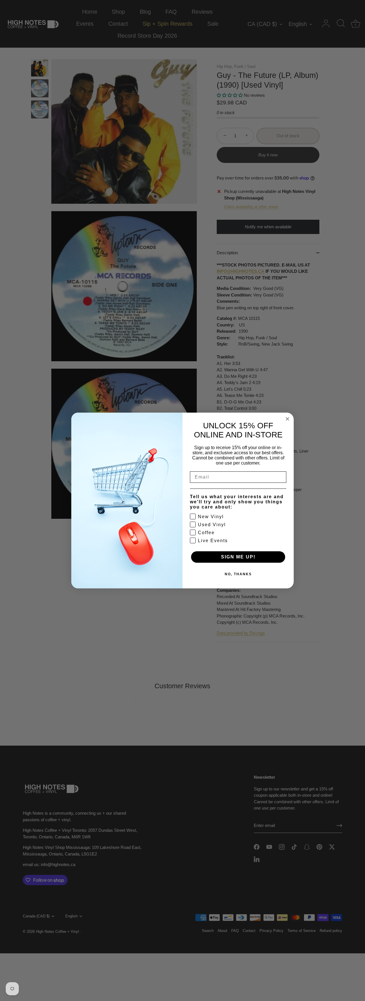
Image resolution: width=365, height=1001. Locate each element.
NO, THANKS (238, 574)
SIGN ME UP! (238, 556)
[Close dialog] (287, 418)
